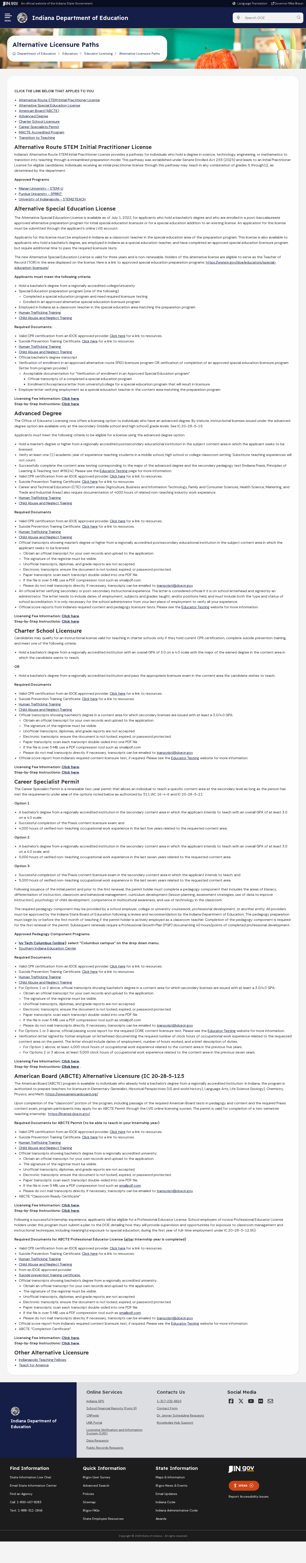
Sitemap (89, 1502)
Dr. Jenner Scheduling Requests (180, 1415)
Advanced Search (96, 1485)
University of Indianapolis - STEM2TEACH (52, 199)
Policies (88, 1494)
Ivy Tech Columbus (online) (42, 943)
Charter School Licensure (39, 121)
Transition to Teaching (37, 137)
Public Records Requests (104, 1448)
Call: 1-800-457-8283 (25, 1502)
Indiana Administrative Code (177, 1510)
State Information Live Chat (30, 1477)
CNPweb (92, 1415)
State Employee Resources (103, 1519)
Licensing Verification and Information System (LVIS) (114, 1431)
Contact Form (167, 1408)
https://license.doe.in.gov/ (69, 1114)
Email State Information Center (33, 1485)
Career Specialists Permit (39, 127)
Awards (161, 1519)
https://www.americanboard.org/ (71, 1094)
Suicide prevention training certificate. (50, 1275)
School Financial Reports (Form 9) (111, 1408)
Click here (70, 398)
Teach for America (34, 1365)
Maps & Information (170, 1477)
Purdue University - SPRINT (41, 193)
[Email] (270, 1401)
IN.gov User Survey (96, 1477)
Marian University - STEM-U (41, 188)
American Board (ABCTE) (39, 110)
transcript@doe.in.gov (175, 585)
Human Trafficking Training (40, 312)
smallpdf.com (130, 1185)
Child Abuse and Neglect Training (45, 318)
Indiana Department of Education (80, 17)
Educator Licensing (98, 54)
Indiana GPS (95, 1401)
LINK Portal (94, 1423)
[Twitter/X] (240, 1401)
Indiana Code (165, 1502)
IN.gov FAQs (91, 1510)
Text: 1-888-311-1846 (26, 1510)
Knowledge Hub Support (175, 1423)
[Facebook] (231, 1401)
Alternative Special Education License (49, 105)
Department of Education (36, 54)
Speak (243, 1485)
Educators (70, 54)
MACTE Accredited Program (41, 132)
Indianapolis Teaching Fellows (42, 1359)
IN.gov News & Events (171, 1485)
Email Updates (166, 1494)
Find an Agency (21, 1494)
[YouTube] (250, 1401)
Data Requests (97, 1440)
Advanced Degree (33, 116)
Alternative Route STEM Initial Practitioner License (59, 100)
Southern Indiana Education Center (47, 948)
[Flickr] (260, 1401)
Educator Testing (114, 471)
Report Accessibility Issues (249, 1496)
